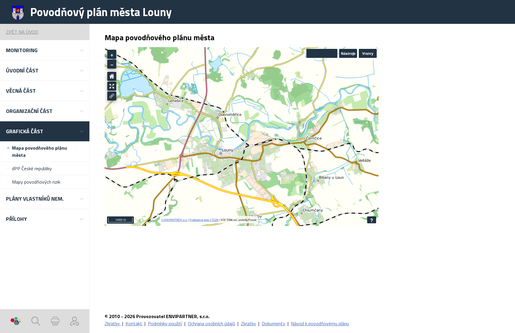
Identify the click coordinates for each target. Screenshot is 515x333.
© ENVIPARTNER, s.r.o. (174, 220)
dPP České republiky (32, 168)
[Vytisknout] (55, 321)
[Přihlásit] (74, 321)
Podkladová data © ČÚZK (204, 220)
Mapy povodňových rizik (36, 181)
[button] (44, 50)
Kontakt (134, 323)
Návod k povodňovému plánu (320, 323)
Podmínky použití (165, 323)
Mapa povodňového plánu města (39, 151)
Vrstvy (367, 53)
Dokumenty (273, 323)
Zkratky (113, 323)
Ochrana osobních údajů (211, 323)
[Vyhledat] (35, 321)
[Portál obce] (15, 321)
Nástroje (348, 53)
